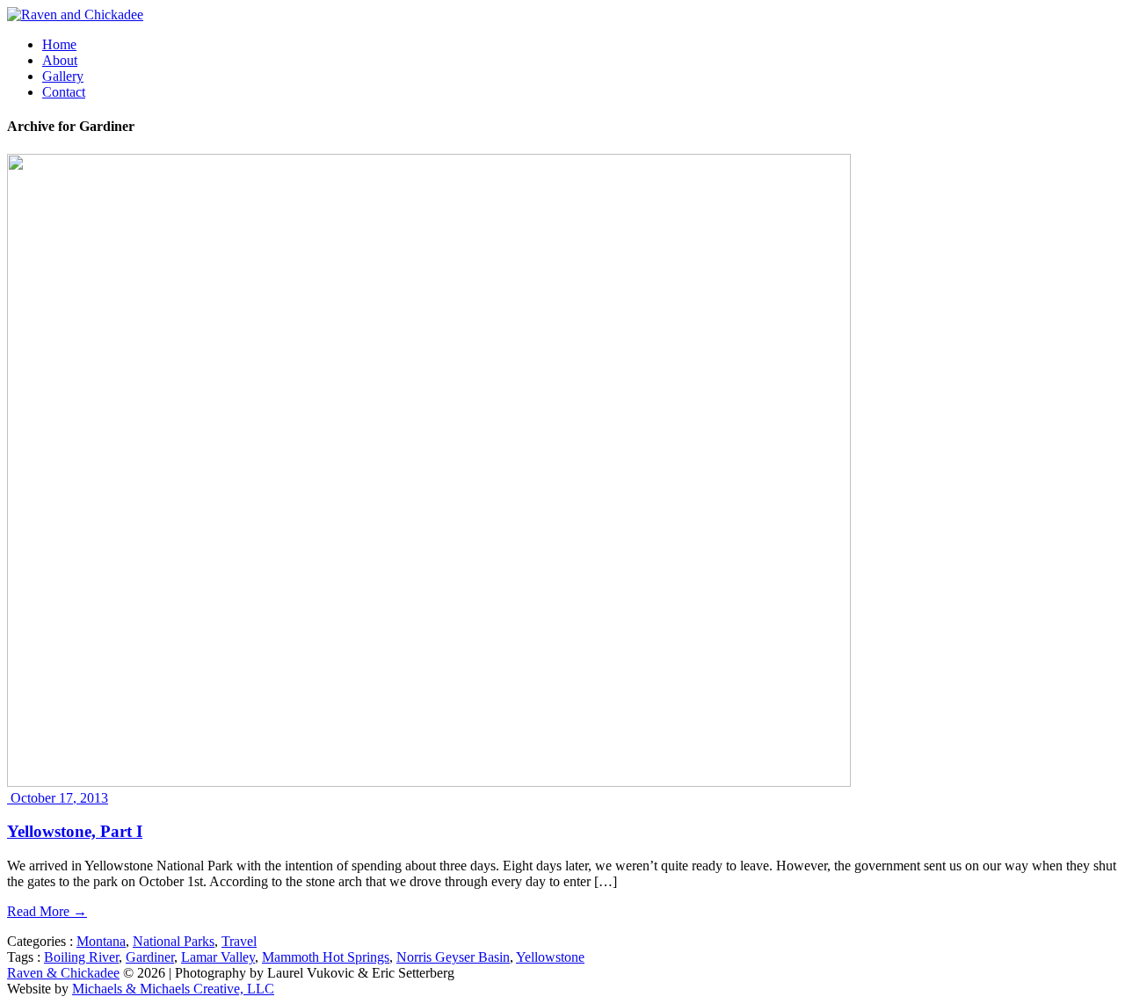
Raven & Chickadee (63, 972)
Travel (239, 941)
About (59, 60)
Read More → (47, 911)
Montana (101, 941)
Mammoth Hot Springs (325, 956)
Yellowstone (550, 956)
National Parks (173, 941)
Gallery (62, 76)
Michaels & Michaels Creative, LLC (173, 988)
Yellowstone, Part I (74, 831)
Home (59, 44)
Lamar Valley (218, 956)
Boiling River (81, 956)
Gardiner (150, 956)
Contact (63, 91)
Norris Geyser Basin (453, 956)
